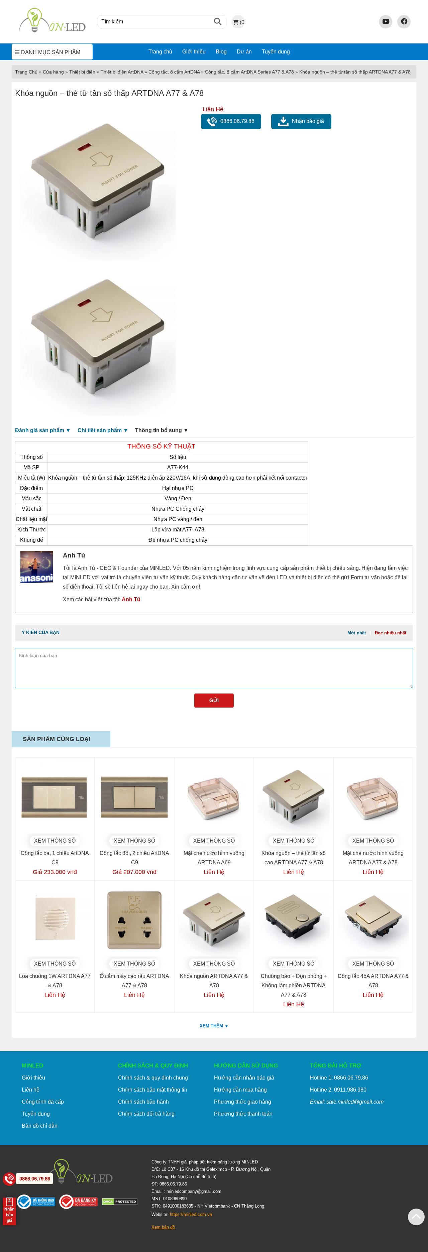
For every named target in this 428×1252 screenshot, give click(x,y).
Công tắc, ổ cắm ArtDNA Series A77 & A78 (249, 72)
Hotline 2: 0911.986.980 (338, 1090)
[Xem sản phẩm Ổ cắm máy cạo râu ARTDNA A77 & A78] (134, 920)
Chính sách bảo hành (143, 1102)
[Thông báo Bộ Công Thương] (38, 1203)
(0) (242, 22)
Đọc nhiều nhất (390, 632)
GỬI (214, 700)
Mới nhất (356, 632)
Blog (221, 51)
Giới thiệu (194, 51)
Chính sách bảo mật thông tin (152, 1090)
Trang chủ (160, 51)
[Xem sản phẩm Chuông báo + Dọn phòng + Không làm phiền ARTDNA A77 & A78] (293, 920)
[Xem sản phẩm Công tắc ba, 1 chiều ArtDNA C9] (55, 797)
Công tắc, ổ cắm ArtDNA (174, 72)
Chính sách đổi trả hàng (146, 1114)
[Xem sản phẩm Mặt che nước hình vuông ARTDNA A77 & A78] (373, 797)
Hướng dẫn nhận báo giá (244, 1078)
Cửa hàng (53, 72)
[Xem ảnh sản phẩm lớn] (98, 182)
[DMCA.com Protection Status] (121, 1203)
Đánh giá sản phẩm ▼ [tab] (43, 430)
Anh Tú (131, 599)
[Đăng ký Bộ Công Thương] (80, 1203)
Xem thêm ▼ (214, 1025)
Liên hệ (30, 1090)
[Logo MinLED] (52, 31)
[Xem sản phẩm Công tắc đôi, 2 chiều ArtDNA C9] (134, 797)
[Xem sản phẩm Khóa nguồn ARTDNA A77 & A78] (214, 920)
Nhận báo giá (308, 121)
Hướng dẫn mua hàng (240, 1090)
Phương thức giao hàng (242, 1102)
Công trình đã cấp (43, 1102)
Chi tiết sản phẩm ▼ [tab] (103, 430)
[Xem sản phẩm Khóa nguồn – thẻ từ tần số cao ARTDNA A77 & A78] (293, 797)
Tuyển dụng (276, 51)
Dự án (244, 51)
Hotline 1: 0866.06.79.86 (339, 1078)
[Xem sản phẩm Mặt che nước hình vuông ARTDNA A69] (214, 797)
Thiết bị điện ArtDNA (122, 72)
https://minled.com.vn (191, 1214)
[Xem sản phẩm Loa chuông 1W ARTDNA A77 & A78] (55, 920)
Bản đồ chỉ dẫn (40, 1126)
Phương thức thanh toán (243, 1114)
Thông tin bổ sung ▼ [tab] (162, 430)
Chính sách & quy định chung (153, 1078)
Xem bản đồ (163, 1227)
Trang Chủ (26, 72)
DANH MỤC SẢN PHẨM (50, 52)
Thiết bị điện (82, 72)
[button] (416, 1217)
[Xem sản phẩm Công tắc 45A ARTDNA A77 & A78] (373, 920)
